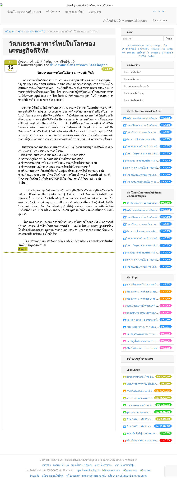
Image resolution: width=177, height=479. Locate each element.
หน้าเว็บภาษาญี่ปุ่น (124, 465)
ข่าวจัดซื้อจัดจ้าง (134, 100)
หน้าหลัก (9, 31)
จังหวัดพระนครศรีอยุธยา (24, 10)
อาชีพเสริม (131, 53)
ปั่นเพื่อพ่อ (151, 56)
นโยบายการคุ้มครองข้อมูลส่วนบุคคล (127, 475)
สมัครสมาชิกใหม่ (74, 11)
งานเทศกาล (143, 48)
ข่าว (20, 31)
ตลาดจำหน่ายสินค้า (136, 45)
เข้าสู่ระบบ (52, 11)
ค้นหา (169, 38)
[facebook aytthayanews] (111, 470)
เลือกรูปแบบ (158, 20)
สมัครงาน (143, 52)
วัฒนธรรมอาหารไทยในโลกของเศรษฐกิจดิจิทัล (151, 383)
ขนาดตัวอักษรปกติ (147, 11)
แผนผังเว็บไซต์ (61, 465)
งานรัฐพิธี (158, 45)
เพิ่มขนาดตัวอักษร (151, 11)
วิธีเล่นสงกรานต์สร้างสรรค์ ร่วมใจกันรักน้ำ (149, 305)
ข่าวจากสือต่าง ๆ (135, 93)
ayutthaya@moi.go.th (88, 470)
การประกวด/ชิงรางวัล (137, 86)
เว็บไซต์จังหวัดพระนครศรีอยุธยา (125, 19)
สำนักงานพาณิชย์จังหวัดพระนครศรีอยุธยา (78, 64)
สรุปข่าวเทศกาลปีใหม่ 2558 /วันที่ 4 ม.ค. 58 (149, 376)
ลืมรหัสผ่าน (95, 11)
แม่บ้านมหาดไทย (158, 49)
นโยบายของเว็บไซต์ (53, 475)
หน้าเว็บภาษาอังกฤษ (81, 465)
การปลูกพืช (155, 53)
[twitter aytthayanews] (130, 470)
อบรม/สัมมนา (133, 79)
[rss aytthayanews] (145, 470)
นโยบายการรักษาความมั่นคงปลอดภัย (86, 475)
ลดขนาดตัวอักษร (144, 11)
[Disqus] (59, 299)
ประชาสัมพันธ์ (133, 72)
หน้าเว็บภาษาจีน (103, 465)
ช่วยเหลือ (34, 475)
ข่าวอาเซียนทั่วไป (35, 31)
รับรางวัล (149, 45)
